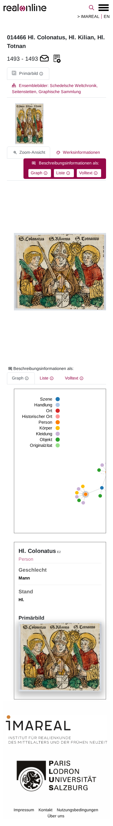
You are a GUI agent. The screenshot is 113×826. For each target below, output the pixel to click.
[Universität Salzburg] (56, 775)
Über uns (56, 816)
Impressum (24, 810)
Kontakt (45, 810)
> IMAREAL (88, 16)
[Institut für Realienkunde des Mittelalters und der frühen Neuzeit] (56, 729)
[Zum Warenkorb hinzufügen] (44, 58)
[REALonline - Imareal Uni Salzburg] (56, 7)
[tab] (28, 73)
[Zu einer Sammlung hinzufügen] (57, 58)
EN (107, 16)
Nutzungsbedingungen (77, 810)
